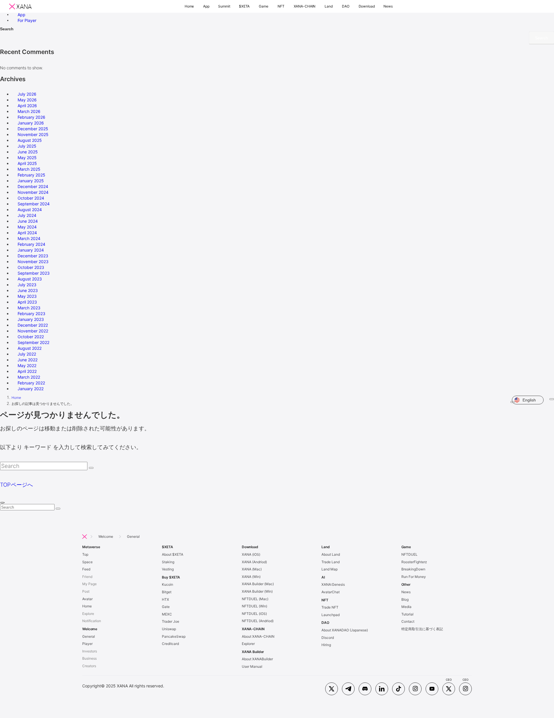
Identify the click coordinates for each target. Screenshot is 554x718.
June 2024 (28, 221)
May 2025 (27, 157)
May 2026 (27, 99)
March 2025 (29, 169)
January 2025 (31, 180)
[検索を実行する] (91, 468)
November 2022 (33, 330)
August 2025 (30, 140)
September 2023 (34, 273)
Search (7, 29)
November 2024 (33, 192)
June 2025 (28, 151)
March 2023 (29, 307)
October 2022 (31, 336)
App (21, 14)
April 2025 (27, 163)
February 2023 (31, 313)
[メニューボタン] (551, 399)
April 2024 (27, 232)
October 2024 (31, 198)
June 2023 (28, 290)
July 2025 (27, 146)
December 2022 (33, 325)
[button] (189, 6)
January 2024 (31, 250)
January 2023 (31, 319)
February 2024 (31, 244)
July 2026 (27, 94)
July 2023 (27, 284)
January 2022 (31, 388)
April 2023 (27, 302)
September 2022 (33, 342)
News (388, 6)
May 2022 (27, 365)
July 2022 (27, 353)
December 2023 (33, 255)
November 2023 (33, 261)
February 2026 (31, 117)
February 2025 (31, 174)
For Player (27, 20)
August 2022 (30, 348)
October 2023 (31, 267)
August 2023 (30, 278)
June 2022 (28, 359)
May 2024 (27, 226)
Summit (224, 6)
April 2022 (27, 371)
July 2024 (27, 215)
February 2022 (31, 382)
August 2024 (30, 209)
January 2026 (31, 122)
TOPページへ (16, 484)
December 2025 (33, 128)
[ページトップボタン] (2, 502)
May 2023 (27, 296)
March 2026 (29, 111)
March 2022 (29, 377)
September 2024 (34, 203)
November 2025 (33, 134)
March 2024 (29, 238)
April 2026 (27, 105)
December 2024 (33, 186)
